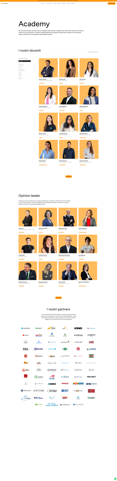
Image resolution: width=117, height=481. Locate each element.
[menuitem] (43, 3)
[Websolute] (4, 3)
